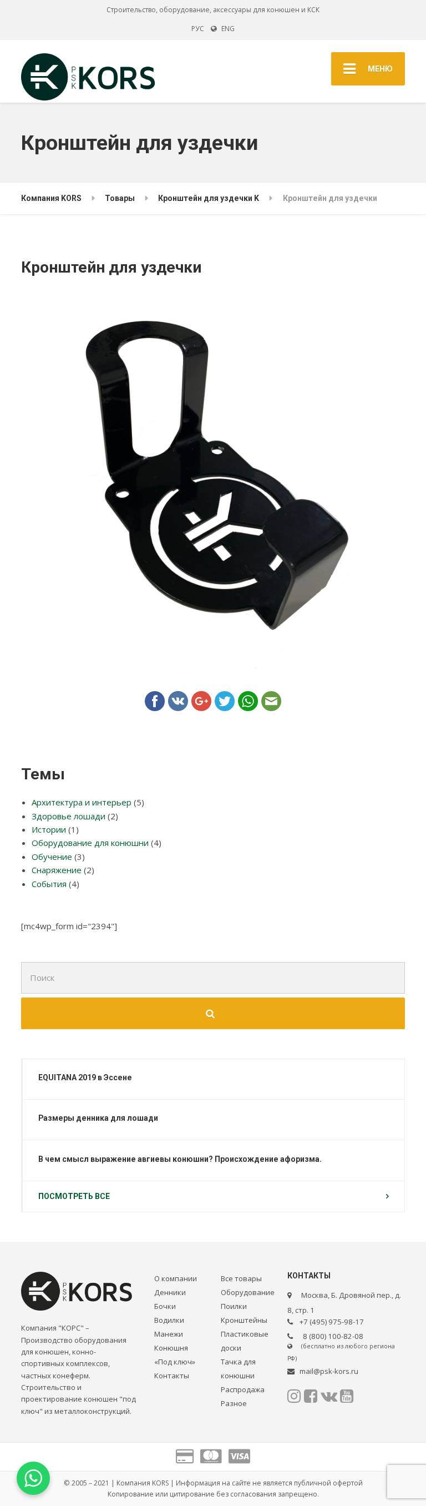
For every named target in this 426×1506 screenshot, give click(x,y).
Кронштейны (244, 1320)
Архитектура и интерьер (81, 802)
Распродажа (243, 1389)
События (49, 883)
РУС (197, 28)
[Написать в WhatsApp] (33, 1478)
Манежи (168, 1334)
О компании (175, 1278)
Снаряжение (57, 869)
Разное (234, 1403)
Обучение (52, 856)
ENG (225, 28)
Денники (170, 1292)
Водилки (169, 1320)
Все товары (241, 1278)
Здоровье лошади (68, 816)
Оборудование (248, 1292)
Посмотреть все (74, 1196)
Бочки (165, 1306)
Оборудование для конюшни (90, 842)
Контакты (171, 1376)
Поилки (234, 1306)
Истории (49, 829)
